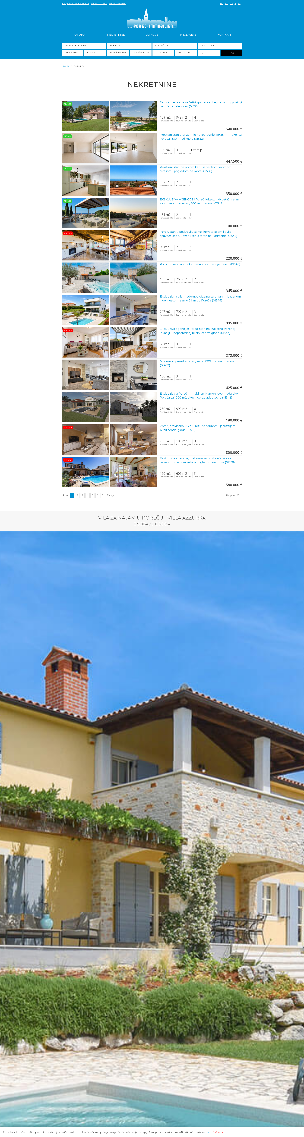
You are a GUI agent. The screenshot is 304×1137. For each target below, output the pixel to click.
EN (226, 3)
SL (239, 3)
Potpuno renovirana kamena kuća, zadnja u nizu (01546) (200, 264)
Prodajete (188, 34)
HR (221, 3)
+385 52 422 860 (99, 3)
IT (235, 3)
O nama (79, 34)
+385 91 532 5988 (117, 3)
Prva (65, 495)
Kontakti (224, 34)
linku (208, 1132)
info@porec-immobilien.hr (75, 3)
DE (231, 3)
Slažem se (218, 1132)
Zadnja (110, 495)
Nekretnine (116, 34)
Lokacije (152, 34)
